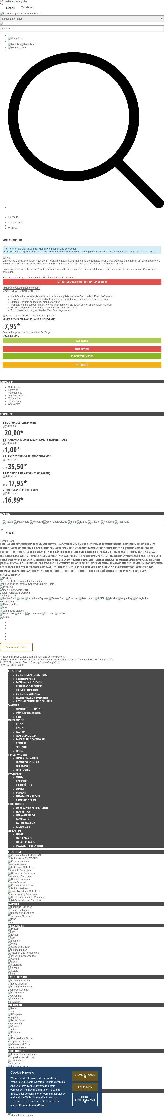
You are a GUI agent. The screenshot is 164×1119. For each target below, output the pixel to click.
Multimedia (14, 398)
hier (49, 277)
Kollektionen (15, 401)
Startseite (13, 217)
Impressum (14, 633)
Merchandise (15, 392)
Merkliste (13, 228)
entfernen (82, 365)
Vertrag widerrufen (16, 647)
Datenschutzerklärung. (33, 1105)
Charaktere (14, 404)
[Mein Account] (17, 47)
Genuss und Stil (16, 395)
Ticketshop (27, 7)
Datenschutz (15, 628)
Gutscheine (14, 387)
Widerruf (12, 630)
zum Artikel (82, 349)
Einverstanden (85, 1076)
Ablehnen (85, 1087)
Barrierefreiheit (16, 639)
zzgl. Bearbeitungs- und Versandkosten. (43, 656)
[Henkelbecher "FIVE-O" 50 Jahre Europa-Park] (29, 315)
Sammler (13, 390)
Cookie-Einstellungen (20, 622)
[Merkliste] (21, 44)
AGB (10, 625)
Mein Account (15, 222)
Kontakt (12, 636)
